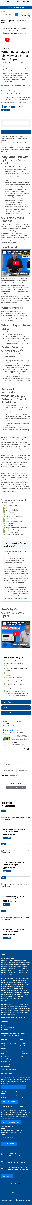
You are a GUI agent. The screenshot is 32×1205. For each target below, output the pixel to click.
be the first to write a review (16, 787)
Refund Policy (5, 1067)
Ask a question (26, 62)
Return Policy (5, 1064)
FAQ (21, 1048)
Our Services (5, 1046)
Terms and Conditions (8, 1069)
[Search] (16, 14)
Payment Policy (6, 1061)
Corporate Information (8, 1043)
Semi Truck (25, 1)
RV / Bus (16, 1)
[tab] (9, 770)
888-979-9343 (20, 7)
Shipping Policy (6, 1059)
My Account (24, 1054)
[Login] (23, 15)
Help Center (24, 1043)
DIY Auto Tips (24, 1056)
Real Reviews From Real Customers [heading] (15, 722)
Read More (11, 742)
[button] (26, 725)
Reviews (4, 1048)
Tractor (16, 4)
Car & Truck (7, 1)
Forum (22, 1051)
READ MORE (21, 1017)
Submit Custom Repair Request (13, 1087)
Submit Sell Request (9, 1101)
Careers (4, 1051)
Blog (2, 1054)
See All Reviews (8, 724)
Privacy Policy (5, 1056)
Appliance (11, 21)
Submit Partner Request (11, 1122)
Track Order (24, 1046)
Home (3, 21)
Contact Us (7, 1176)
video (7, 43)
